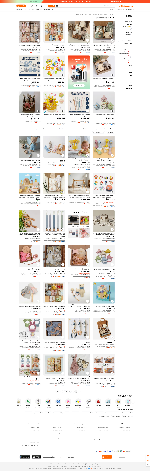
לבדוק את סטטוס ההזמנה (33, 433)
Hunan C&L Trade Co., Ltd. (108, 240)
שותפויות (37, 439)
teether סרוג (75, 412)
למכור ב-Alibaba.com (34, 427)
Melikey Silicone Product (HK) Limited (105, 123)
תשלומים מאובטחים (103, 427)
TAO (87, 464)
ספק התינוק (39, 128)
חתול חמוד (110, 128)
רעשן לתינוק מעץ (104, 416)
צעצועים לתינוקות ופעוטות (91, 14)
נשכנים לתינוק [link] (79, 14)
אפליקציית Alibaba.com (48, 457)
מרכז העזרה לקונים (57, 427)
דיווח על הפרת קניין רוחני (56, 439)
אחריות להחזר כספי (103, 430)
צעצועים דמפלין (126, 416)
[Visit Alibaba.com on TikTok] (23, 445)
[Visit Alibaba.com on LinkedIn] (35, 445)
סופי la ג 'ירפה (100, 128)
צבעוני (66, 412)
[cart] (36, 6)
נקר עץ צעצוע (110, 132)
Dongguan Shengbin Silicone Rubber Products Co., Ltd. (29, 274)
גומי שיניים (37, 412)
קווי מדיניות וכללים (103, 442)
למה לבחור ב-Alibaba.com (124, 427)
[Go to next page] (54, 391)
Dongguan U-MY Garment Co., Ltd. (56, 50)
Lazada (75, 464)
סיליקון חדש (47, 412)
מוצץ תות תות (28, 412)
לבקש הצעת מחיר (81, 430)
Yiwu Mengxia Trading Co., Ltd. (107, 384)
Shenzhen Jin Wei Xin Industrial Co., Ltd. (30, 85)
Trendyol (92, 464)
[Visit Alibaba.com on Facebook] (38, 445)
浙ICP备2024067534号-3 (115, 468)
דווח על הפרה (59, 442)
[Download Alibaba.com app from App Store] (36, 457)
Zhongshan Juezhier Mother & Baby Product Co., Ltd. (79, 202)
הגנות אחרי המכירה (103, 436)
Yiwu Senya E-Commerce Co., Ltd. (81, 276)
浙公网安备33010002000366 (100, 468)
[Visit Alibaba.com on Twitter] (32, 445)
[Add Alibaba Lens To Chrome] (107, 457)
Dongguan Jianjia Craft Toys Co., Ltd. (106, 346)
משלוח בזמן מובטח (103, 433)
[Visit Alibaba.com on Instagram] (29, 445)
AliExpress (52, 464)
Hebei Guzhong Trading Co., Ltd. (32, 121)
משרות (128, 436)
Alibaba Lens (122, 457)
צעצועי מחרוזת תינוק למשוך (27, 128)
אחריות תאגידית (126, 433)
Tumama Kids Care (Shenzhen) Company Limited (29, 203)
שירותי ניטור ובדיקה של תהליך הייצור (99, 439)
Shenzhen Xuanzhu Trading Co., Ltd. (81, 50)
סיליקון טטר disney (126, 412)
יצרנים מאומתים (81, 427)
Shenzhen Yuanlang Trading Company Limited (104, 86)
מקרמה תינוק (57, 412)
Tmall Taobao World (67, 464)
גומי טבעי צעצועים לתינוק (111, 412)
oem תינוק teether (67, 128)
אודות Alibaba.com (125, 423)
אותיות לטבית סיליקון (97, 132)
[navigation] (125, 203)
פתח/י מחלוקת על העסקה (56, 433)
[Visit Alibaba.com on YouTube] (26, 445)
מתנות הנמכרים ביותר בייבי (53, 128)
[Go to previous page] (79, 391)
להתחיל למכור (36, 430)
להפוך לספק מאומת (34, 436)
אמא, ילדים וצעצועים (104, 14)
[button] (57, 6)
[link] (148, 456)
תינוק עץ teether (98, 412)
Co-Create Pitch (126, 430)
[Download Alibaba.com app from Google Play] (25, 457)
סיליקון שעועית (115, 416)
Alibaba (113, 14)
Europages (97, 464)
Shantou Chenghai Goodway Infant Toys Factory (54, 85)
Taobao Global (81, 464)
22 (57, 391)
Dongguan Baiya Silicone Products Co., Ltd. (54, 240)
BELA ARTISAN (36, 240)
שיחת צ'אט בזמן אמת (57, 430)
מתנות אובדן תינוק (86, 412)
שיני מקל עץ (90, 128)
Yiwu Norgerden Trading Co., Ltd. (57, 348)
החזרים (60, 436)
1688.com (59, 464)
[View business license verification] (89, 468)
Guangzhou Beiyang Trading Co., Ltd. (56, 274)
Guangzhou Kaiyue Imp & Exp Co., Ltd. (105, 50)
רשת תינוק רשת (79, 128)
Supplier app (71, 457)
